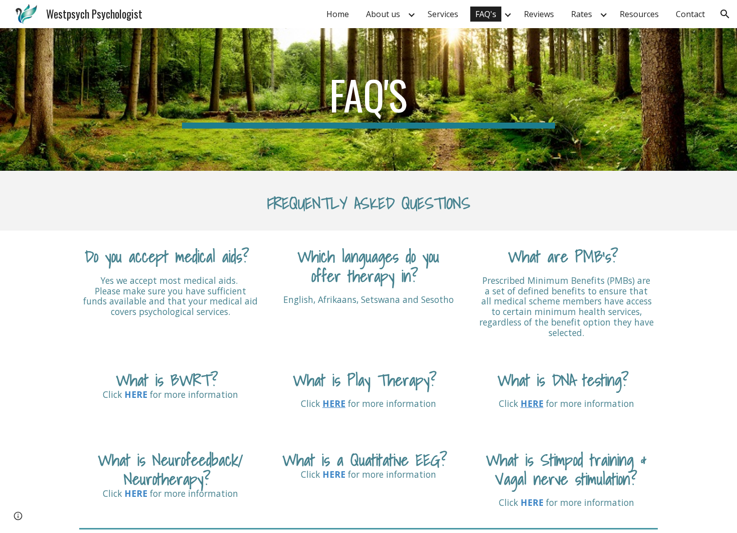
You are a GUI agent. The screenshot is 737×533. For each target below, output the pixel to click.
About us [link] (383, 14)
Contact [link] (690, 14)
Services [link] (443, 14)
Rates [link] (581, 14)
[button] (725, 14)
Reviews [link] (539, 14)
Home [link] (337, 14)
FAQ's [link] (485, 14)
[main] (368, 99)
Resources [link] (639, 14)
